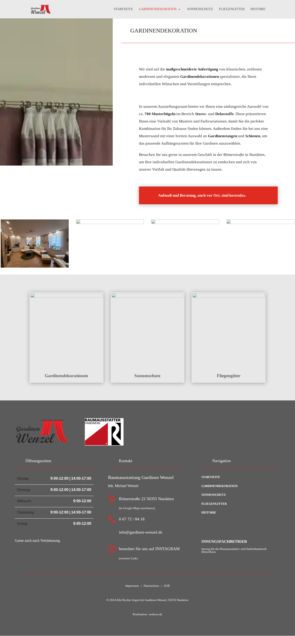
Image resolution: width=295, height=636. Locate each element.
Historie (208, 512)
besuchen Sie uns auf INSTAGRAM (149, 548)
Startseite (210, 477)
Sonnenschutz (147, 375)
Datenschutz (151, 585)
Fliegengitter (228, 375)
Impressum (132, 585)
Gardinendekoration (219, 486)
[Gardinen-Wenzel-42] (261, 223)
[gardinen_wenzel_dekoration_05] (110, 223)
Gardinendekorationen (66, 375)
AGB (167, 585)
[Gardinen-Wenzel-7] (35, 266)
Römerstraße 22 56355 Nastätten (146, 498)
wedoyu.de (155, 614)
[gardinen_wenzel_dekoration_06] (185, 223)
